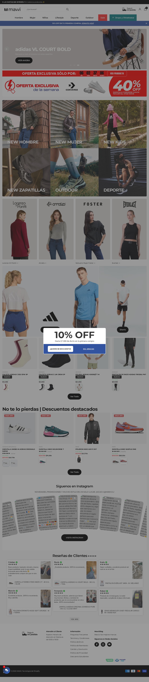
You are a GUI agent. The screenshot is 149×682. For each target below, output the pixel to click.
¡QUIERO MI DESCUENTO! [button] (60, 349)
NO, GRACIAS (88, 349)
